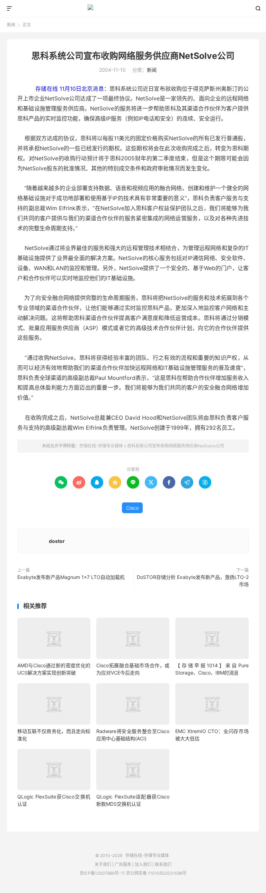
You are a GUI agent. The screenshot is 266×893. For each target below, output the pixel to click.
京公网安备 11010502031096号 (156, 873)
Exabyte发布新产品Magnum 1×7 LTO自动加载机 (71, 577)
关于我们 (103, 864)
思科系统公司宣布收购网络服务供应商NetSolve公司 (133, 56)
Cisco (132, 508)
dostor (57, 541)
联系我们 (163, 864)
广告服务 (123, 864)
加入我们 (143, 864)
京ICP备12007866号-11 (102, 873)
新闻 (11, 24)
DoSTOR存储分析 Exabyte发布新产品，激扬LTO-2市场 (193, 580)
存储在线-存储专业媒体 (133, 9)
